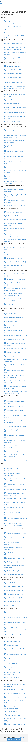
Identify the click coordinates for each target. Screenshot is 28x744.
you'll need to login (20, 737)
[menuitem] (1, 3)
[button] (1, 1)
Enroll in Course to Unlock (14, 739)
